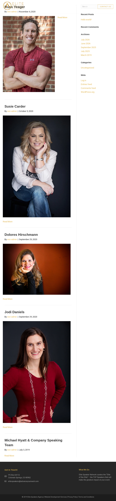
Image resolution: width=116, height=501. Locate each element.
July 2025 (85, 51)
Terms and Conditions (86, 497)
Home (78, 7)
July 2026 (85, 39)
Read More (62, 17)
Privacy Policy (72, 497)
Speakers (89, 7)
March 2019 (86, 55)
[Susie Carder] (37, 166)
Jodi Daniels (14, 312)
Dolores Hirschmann (21, 234)
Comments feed (88, 88)
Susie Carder (15, 106)
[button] (105, 6)
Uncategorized (87, 67)
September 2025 (88, 47)
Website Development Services (56, 497)
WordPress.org (87, 92)
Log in (83, 80)
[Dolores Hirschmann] (37, 269)
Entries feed (86, 84)
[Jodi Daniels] (37, 372)
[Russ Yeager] (29, 54)
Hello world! (86, 19)
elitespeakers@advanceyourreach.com (23, 481)
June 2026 (85, 43)
